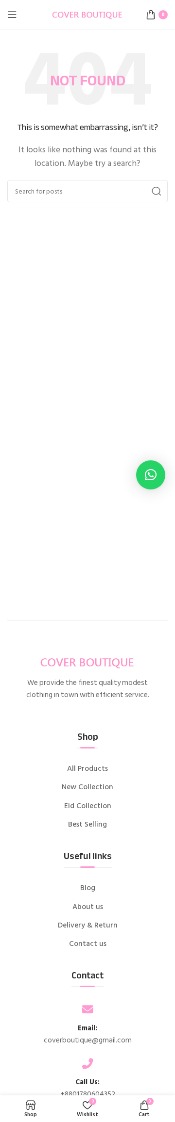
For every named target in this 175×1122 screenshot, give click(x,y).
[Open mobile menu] (12, 14)
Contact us (87, 944)
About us (87, 907)
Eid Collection (87, 806)
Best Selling (87, 824)
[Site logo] (87, 14)
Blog (87, 888)
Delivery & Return (88, 925)
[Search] (156, 191)
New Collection (87, 787)
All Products (87, 769)
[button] (150, 474)
